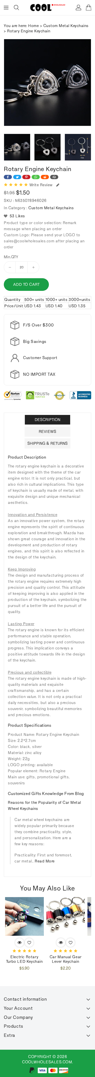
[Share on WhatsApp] (36, 177)
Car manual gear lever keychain (66, 959)
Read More (45, 861)
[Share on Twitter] (17, 177)
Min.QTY (11, 257)
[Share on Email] (54, 177)
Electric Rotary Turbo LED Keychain (24, 959)
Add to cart (26, 284)
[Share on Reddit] (45, 177)
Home (33, 26)
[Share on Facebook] (8, 177)
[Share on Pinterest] (26, 177)
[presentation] (5, 147)
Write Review (42, 185)
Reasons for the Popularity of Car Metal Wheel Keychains (44, 805)
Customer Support (40, 358)
